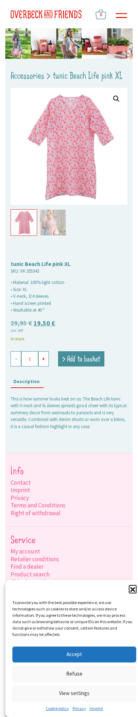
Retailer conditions (35, 559)
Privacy (79, 708)
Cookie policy (57, 708)
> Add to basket (81, 359)
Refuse (74, 673)
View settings (74, 693)
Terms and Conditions (38, 505)
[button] (132, 588)
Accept (74, 654)
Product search (30, 574)
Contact (21, 482)
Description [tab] (26, 382)
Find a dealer (27, 566)
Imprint (96, 708)
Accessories (27, 76)
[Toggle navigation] (121, 14)
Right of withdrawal (36, 513)
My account (25, 551)
